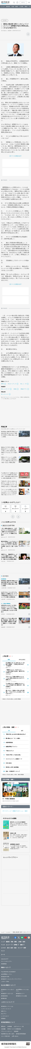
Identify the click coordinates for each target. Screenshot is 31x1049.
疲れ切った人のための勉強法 (17, 822)
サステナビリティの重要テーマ (14, 759)
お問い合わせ (15, 1036)
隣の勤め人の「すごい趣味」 (13, 738)
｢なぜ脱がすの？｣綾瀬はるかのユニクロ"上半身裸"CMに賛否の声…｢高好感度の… (15, 685)
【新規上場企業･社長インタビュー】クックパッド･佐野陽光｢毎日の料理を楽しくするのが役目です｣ (15, 26)
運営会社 (3, 1026)
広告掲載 (3, 1029)
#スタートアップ (12, 383)
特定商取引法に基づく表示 (7, 1033)
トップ (3, 6)
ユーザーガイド (5, 1016)
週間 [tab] (22, 730)
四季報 (15, 944)
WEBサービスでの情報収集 (14, 1029)
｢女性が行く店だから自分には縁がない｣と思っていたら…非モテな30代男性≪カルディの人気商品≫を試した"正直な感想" (9, 484)
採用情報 (9, 1026)
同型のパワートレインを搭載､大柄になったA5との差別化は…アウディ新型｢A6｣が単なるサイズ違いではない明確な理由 (9, 460)
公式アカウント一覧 (19, 1026)
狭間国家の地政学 (15, 844)
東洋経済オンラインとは (7, 1006)
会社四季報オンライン (6, 974)
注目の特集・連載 (8, 779)
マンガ (3, 944)
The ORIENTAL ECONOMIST (8, 971)
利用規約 (3, 1018)
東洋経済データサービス (7, 993)
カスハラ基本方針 (5, 1036)
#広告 (15, 389)
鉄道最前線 (4, 963)
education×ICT (4, 959)
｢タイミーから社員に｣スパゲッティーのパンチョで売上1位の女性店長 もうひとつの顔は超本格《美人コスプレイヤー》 (9, 492)
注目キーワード (7, 806)
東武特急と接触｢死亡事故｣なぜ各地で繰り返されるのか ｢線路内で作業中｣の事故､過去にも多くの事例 (9, 434)
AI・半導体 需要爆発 (8, 798)
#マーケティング (7, 811)
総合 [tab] (9, 659)
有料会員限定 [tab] (22, 659)
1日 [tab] (9, 730)
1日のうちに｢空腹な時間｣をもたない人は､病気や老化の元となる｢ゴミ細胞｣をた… (15, 678)
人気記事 (5, 656)
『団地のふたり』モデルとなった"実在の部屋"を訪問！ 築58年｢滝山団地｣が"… (15, 671)
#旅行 (26, 811)
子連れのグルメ (10, 750)
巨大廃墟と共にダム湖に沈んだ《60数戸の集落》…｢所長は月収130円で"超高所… (15, 664)
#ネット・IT (23, 383)
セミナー (8, 944)
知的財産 (16, 1031)
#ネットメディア (5, 389)
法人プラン (4, 1013)
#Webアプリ (24, 389)
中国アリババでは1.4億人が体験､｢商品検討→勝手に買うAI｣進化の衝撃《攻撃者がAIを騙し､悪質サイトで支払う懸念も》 (9, 622)
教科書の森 (4, 998)
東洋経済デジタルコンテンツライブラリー (11, 979)
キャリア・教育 (22, 947)
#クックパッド (4, 394)
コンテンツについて (6, 1008)
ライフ (3, 950)
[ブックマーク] (28, 34)
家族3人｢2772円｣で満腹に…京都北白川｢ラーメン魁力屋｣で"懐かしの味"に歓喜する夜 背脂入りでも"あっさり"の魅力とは (9, 451)
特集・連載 (15, 6)
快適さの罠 (13, 833)
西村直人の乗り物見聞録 (12, 767)
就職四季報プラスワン (11, 746)
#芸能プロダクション (18, 811)
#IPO (2, 383)
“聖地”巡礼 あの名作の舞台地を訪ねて (16, 734)
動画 (26, 6)
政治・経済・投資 (11, 947)
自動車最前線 (9, 742)
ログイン (23, 2)
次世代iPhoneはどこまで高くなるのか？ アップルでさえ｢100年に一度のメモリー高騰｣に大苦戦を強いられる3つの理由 (9, 609)
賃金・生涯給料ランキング (13, 771)
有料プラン (4, 1011)
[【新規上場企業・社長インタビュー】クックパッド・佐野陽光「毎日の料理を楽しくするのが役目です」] (15, 49)
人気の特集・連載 (8, 727)
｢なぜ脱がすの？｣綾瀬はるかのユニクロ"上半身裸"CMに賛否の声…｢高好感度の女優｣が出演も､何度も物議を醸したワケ (9, 475)
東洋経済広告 (4, 996)
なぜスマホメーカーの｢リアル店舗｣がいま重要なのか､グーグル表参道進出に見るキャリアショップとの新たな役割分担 (9, 595)
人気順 (21, 6)
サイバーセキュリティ (6, 961)
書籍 (21, 944)
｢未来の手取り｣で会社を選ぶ (13, 754)
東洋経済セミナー (20, 993)
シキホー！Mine (5, 981)
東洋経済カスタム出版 (21, 996)
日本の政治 (9, 763)
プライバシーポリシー (6, 1031)
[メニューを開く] (29, 2)
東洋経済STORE (5, 976)
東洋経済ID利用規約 (21, 1033)
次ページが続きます (15, 156)
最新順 (8, 6)
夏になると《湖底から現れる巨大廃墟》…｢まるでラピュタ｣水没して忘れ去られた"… (15, 692)
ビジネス (5, 20)
